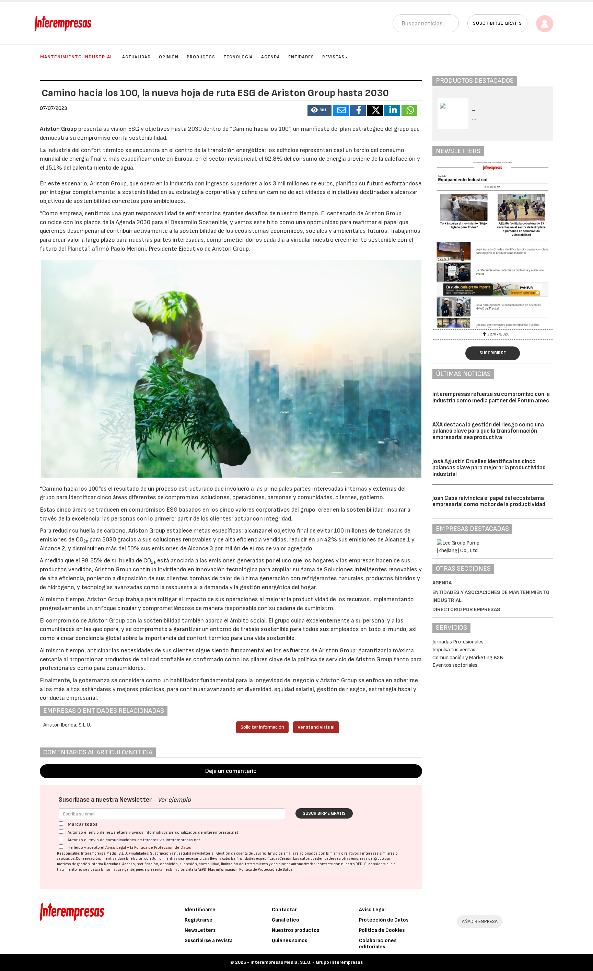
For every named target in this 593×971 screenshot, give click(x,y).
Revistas (333, 57)
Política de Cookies (382, 930)
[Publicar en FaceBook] (358, 110)
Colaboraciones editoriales (377, 943)
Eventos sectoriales (454, 665)
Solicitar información (262, 727)
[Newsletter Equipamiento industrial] (492, 244)
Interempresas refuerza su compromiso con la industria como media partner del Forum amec (491, 397)
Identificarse (200, 909)
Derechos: (112, 864)
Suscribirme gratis (324, 813)
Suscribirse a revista (209, 940)
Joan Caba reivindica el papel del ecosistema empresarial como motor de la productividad (488, 501)
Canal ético (285, 920)
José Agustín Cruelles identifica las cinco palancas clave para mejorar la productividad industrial (489, 468)
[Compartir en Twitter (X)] (375, 110)
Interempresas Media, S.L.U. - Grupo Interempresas (307, 962)
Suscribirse (492, 353)
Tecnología (238, 57)
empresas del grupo (367, 858)
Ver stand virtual (316, 727)
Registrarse (198, 920)
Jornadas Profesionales (458, 642)
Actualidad (136, 57)
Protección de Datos (383, 920)
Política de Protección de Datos (162, 847)
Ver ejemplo (174, 800)
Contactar (284, 909)
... (474, 118)
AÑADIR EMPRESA (480, 921)
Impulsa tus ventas (453, 650)
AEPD (202, 869)
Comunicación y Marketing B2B (467, 657)
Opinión (168, 57)
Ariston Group (58, 129)
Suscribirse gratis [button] (497, 23)
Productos (201, 57)
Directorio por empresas (466, 609)
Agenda (270, 57)
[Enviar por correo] (341, 110)
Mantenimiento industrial (76, 57)
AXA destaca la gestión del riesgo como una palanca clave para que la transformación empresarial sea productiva (488, 431)
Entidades (301, 57)
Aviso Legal (115, 847)
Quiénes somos (289, 940)
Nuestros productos (295, 930)
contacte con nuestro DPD (339, 864)
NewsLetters (200, 930)
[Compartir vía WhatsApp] (409, 110)
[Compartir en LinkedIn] (392, 110)
